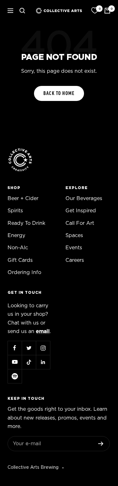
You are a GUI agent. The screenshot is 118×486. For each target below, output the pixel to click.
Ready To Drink (26, 223)
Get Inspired (80, 210)
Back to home (59, 93)
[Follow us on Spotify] (15, 376)
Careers (74, 260)
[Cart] (107, 10)
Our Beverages (83, 198)
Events (73, 247)
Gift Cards (20, 260)
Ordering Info (24, 272)
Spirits (15, 210)
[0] (95, 11)
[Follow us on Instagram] (43, 348)
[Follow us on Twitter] (29, 348)
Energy (16, 235)
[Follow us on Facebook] (15, 348)
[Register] (101, 443)
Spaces (74, 235)
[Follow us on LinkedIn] (43, 362)
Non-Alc (18, 247)
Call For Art (79, 223)
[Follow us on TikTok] (29, 362)
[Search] (22, 10)
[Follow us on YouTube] (15, 362)
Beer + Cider (23, 198)
